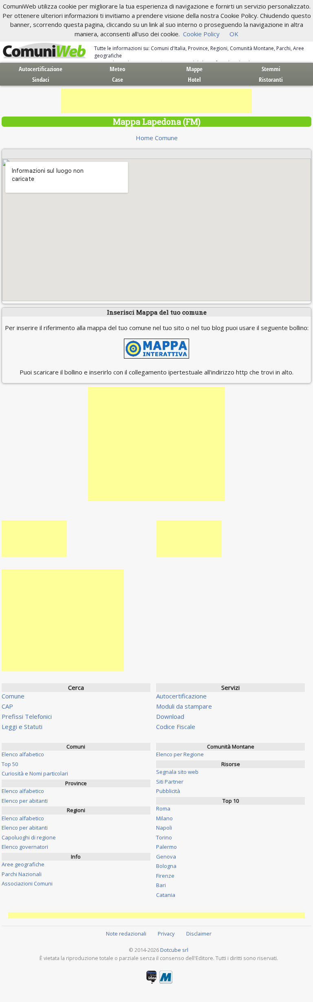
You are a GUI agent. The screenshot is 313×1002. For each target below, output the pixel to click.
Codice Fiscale (175, 726)
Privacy (166, 933)
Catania (165, 894)
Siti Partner (169, 781)
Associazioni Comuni (27, 883)
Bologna (166, 866)
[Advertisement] (156, 101)
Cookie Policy (201, 34)
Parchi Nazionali (22, 874)
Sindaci (40, 79)
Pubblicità (168, 791)
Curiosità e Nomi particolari (35, 773)
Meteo (117, 69)
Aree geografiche (23, 864)
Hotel (194, 79)
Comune (13, 696)
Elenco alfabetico (23, 754)
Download (170, 716)
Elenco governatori (25, 846)
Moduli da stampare (184, 706)
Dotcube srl (174, 950)
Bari (161, 885)
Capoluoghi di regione (29, 837)
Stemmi (271, 69)
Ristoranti (271, 79)
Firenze (165, 875)
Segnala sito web (177, 771)
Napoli (164, 827)
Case (117, 79)
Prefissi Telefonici (27, 716)
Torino (164, 837)
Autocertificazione (40, 69)
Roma (163, 808)
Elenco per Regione (180, 754)
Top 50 (10, 764)
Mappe (194, 69)
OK (233, 34)
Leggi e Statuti (22, 726)
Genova (166, 856)
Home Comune (157, 138)
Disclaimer (199, 933)
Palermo (166, 846)
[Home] (44, 51)
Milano (164, 818)
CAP (7, 706)
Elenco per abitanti (25, 800)
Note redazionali (126, 933)
